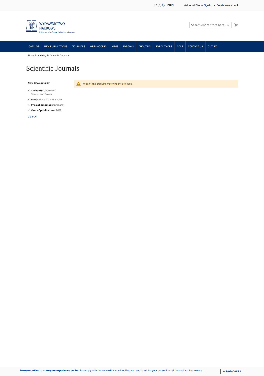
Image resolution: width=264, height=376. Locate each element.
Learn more (195, 370)
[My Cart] (236, 24)
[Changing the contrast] (163, 5)
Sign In (208, 5)
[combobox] (210, 25)
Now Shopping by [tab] (39, 83)
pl (172, 5)
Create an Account (227, 5)
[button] (169, 5)
